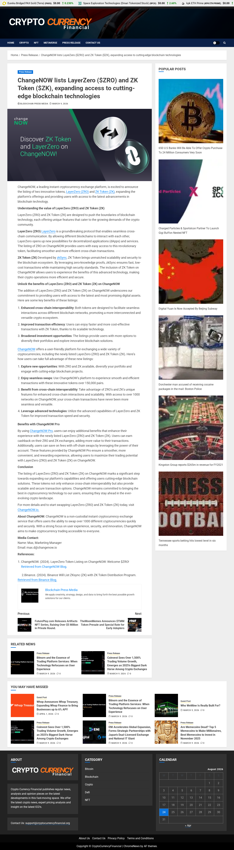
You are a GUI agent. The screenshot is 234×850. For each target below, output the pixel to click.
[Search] (224, 43)
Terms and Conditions (140, 838)
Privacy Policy (116, 838)
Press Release (71, 42)
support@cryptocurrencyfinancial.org (47, 823)
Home (10, 42)
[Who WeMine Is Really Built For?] (166, 705)
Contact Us (93, 42)
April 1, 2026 (46, 714)
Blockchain (91, 776)
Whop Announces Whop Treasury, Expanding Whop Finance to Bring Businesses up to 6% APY (57, 705)
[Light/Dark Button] (216, 43)
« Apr (188, 825)
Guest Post (42, 697)
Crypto (24, 42)
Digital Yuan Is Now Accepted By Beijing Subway (188, 308)
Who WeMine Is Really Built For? (200, 705)
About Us (84, 838)
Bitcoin (89, 769)
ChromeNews (132, 846)
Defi (87, 792)
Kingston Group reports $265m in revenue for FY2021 (191, 464)
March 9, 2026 (60, 104)
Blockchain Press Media (34, 104)
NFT (36, 42)
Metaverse (50, 42)
